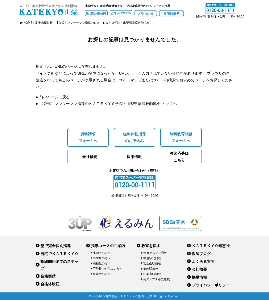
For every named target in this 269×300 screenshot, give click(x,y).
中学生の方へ (102, 258)
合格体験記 (50, 284)
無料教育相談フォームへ (181, 137)
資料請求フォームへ (88, 137)
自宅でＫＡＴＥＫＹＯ (59, 253)
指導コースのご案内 (108, 245)
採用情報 (134, 156)
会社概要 (89, 156)
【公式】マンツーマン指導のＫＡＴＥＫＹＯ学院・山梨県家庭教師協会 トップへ (108, 103)
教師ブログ (201, 253)
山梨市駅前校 (152, 274)
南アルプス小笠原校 (156, 279)
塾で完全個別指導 (96, 13)
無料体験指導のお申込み (134, 137)
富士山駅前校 (152, 263)
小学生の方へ (102, 253)
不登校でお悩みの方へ (107, 268)
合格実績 (48, 276)
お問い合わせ (145, 13)
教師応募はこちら (179, 156)
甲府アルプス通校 (155, 253)
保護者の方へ (102, 274)
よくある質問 (203, 261)
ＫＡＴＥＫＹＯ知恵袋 (211, 245)
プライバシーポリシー (211, 285)
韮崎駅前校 (150, 268)
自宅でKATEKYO (121, 13)
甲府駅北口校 (152, 258)
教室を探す (150, 245)
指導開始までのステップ (59, 265)
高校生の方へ (102, 263)
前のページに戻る (55, 96)
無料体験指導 (171, 13)
